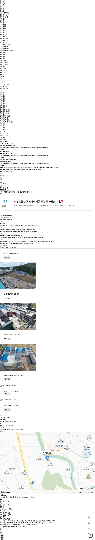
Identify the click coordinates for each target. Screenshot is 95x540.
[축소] (92, 461)
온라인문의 (3, 60)
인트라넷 (2, 66)
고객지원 (2, 56)
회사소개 (2, 1)
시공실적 (2, 31)
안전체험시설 (4, 47)
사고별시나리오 (4, 43)
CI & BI (2, 11)
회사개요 (2, 3)
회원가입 (4, 143)
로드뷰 (74, 492)
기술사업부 (3, 27)
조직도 (2, 9)
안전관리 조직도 (4, 41)
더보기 (2, 194)
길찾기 (80, 492)
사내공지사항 (4, 70)
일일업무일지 (4, 68)
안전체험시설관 (4, 48)
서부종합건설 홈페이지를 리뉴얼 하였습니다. (37, 201)
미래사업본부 (4, 25)
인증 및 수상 (3, 15)
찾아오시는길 (4, 17)
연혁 (1, 7)
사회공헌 (2, 52)
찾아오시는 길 (4, 188)
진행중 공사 (3, 35)
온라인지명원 (4, 62)
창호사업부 (3, 29)
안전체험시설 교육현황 (6, 50)
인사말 (2, 5)
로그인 (11, 143)
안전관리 (2, 37)
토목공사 (2, 23)
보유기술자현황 (4, 13)
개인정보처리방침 (5, 513)
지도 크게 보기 (89, 492)
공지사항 (2, 58)
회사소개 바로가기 (5, 171)
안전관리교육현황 (5, 45)
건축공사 (2, 21)
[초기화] (92, 465)
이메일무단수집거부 (5, 515)
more (2, 149)
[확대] (92, 457)
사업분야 (2, 19)
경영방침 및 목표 (5, 39)
